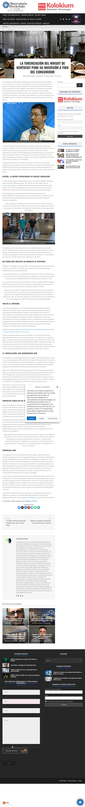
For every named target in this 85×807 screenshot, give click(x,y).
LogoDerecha (76, 19)
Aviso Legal (80, 780)
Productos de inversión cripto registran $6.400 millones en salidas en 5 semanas (67, 673)
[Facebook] (19, 507)
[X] (22, 507)
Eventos (23, 23)
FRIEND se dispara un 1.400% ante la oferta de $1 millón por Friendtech (25, 676)
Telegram (28, 501)
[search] (80, 660)
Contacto (46, 23)
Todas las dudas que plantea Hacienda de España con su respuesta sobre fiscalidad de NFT (74, 155)
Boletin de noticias (34, 23)
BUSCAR (60, 82)
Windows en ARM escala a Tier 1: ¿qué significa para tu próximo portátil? (24, 670)
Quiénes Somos (40, 15)
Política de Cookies (62, 780)
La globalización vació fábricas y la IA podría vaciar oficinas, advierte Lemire (67, 678)
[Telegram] (32, 507)
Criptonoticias (13, 15)
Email (59, 125)
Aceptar (31, 418)
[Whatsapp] (35, 507)
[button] (57, 387)
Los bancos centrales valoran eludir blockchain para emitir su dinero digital (16, 522)
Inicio (5, 15)
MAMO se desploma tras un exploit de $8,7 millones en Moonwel (24, 660)
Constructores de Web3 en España (28, 19)
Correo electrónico (6, 697)
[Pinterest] (28, 507)
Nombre (4, 688)
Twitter (34, 501)
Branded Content (28, 15)
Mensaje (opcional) (6, 715)
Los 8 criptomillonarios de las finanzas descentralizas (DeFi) (73, 166)
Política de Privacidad (72, 780)
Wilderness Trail (16, 148)
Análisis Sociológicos (11, 23)
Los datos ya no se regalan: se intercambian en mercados (73, 150)
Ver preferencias (52, 418)
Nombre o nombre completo (65, 119)
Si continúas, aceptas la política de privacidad (68, 132)
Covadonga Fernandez (29, 76)
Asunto (4, 706)
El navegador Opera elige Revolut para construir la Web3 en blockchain (74, 161)
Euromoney (6, 185)
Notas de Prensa (9, 19)
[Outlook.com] (38, 507)
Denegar (41, 418)
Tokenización (40, 76)
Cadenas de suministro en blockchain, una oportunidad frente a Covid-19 (40, 521)
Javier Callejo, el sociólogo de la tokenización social (25, 26)
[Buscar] (80, 85)
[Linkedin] (25, 507)
